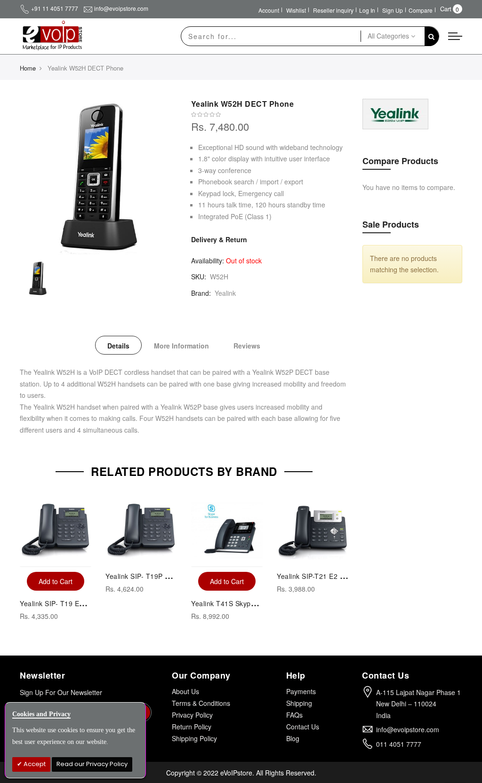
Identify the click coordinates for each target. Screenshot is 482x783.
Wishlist (296, 10)
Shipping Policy (194, 738)
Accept (34, 763)
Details (118, 345)
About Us (185, 691)
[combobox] (271, 36)
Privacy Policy (192, 715)
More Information (181, 345)
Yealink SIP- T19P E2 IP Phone (155, 576)
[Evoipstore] (51, 36)
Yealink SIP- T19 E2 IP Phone (67, 603)
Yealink (225, 293)
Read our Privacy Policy (92, 763)
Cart (445, 8)
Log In (367, 10)
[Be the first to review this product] (269, 115)
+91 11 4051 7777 (54, 8)
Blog (292, 738)
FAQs (294, 715)
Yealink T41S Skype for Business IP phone (259, 603)
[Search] (432, 36)
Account (268, 10)
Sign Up (392, 10)
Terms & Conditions (201, 703)
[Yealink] (395, 113)
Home (28, 67)
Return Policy (191, 726)
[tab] (118, 345)
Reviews (246, 345)
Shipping (299, 703)
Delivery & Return (219, 239)
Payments (301, 691)
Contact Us (302, 726)
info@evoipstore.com (121, 8)
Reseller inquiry (333, 10)
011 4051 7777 (398, 744)
